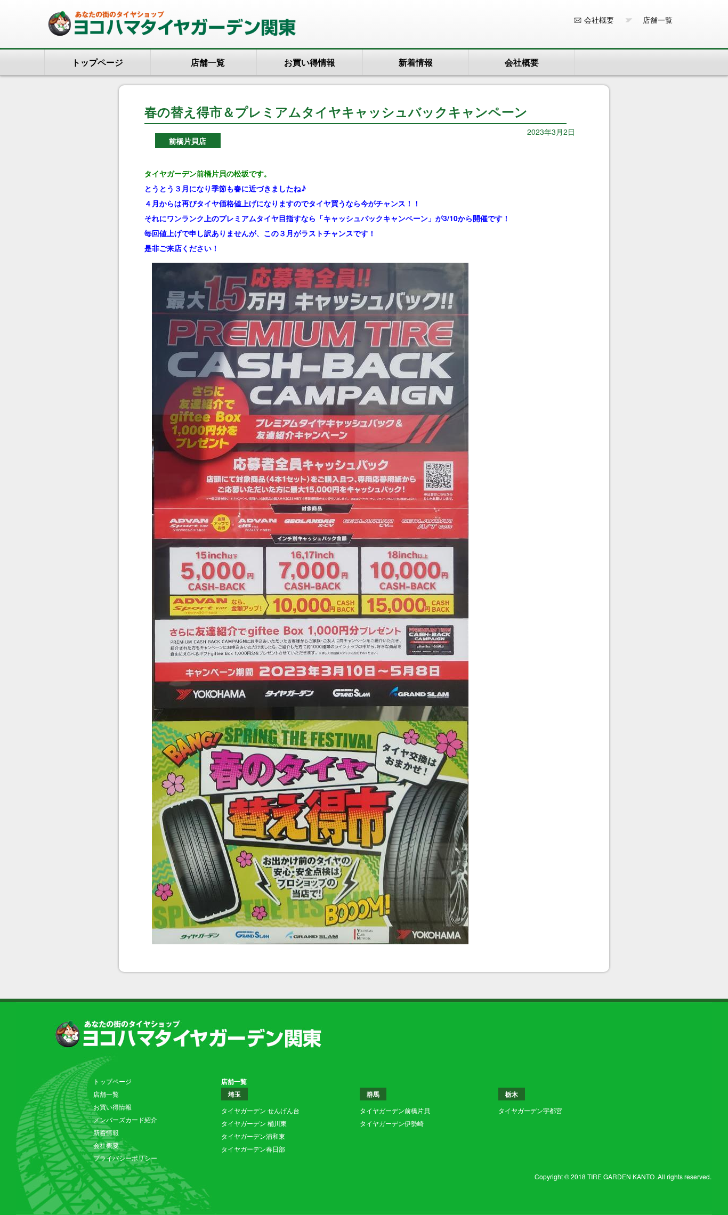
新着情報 (416, 62)
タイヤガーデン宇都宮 (530, 1110)
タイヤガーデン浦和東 (253, 1135)
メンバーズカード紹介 (125, 1119)
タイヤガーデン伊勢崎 (392, 1123)
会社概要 (599, 19)
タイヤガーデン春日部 (253, 1148)
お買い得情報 (309, 62)
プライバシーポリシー (125, 1157)
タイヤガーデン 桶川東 (254, 1123)
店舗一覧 (654, 19)
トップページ (97, 62)
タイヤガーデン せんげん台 (260, 1110)
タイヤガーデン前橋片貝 (395, 1110)
